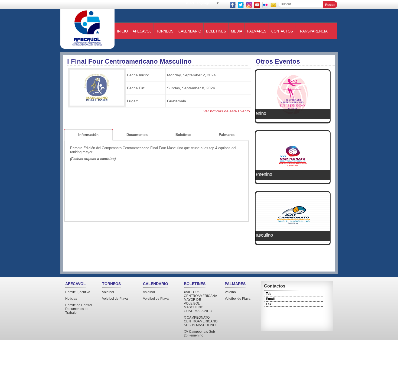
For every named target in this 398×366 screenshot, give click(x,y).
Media (236, 31)
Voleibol (108, 292)
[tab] (88, 134)
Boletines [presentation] (183, 135)
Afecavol (142, 31)
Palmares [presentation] (226, 135)
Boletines (216, 31)
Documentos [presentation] (137, 135)
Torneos (165, 31)
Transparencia (313, 31)
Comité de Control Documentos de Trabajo (78, 309)
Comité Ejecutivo (77, 292)
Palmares (256, 31)
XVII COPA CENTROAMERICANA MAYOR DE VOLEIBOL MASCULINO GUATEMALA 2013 (200, 301)
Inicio (122, 31)
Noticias (71, 298)
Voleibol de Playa (115, 298)
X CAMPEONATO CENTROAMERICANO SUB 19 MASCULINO (200, 321)
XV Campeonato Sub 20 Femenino (199, 333)
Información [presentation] (88, 135)
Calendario (189, 31)
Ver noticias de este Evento (226, 111)
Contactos (282, 31)
